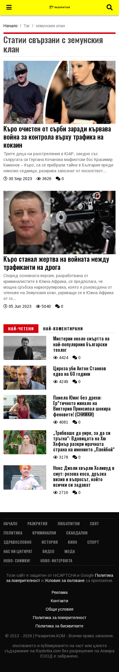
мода (69, 551)
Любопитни (68, 523)
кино (72, 542)
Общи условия (59, 609)
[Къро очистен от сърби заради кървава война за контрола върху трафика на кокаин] (59, 122)
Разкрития (37, 523)
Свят (94, 523)
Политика (12, 533)
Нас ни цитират (17, 551)
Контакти (59, 601)
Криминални (44, 533)
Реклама (60, 592)
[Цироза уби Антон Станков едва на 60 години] (24, 388)
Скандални (77, 533)
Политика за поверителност (59, 618)
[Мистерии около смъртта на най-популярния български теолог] (24, 358)
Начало (10, 25)
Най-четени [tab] (21, 328)
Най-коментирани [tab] (63, 328)
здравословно (17, 542)
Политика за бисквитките (59, 626)
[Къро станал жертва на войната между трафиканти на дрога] (59, 252)
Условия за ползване (65, 580)
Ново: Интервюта (56, 560)
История (50, 542)
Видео (48, 551)
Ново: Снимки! (16, 560)
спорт (93, 542)
